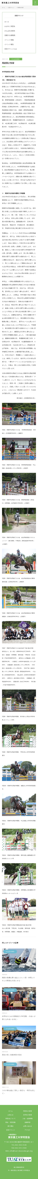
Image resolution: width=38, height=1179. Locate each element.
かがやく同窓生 (9, 26)
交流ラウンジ (11, 7)
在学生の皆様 (27, 1115)
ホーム (3, 7)
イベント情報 (9, 40)
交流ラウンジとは (10, 49)
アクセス (27, 1130)
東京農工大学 (19, 1159)
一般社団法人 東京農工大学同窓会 (10, 3)
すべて (6, 22)
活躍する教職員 (9, 35)
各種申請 (27, 1122)
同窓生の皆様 (27, 1111)
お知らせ (10, 1115)
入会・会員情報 (27, 1118)
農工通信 (10, 1126)
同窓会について (10, 1118)
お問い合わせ (27, 1126)
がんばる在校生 (9, 31)
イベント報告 (9, 44)
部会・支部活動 (10, 1122)
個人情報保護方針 (19, 1167)
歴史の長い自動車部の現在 (12, 1055)
